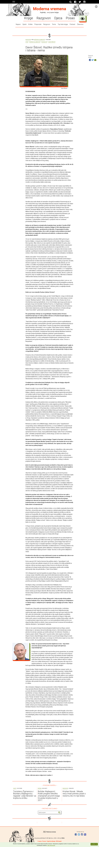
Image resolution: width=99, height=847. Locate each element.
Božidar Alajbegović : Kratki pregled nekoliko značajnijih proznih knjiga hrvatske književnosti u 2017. (49, 795)
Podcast (72, 24)
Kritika (39, 788)
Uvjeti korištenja (51, 841)
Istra (27, 42)
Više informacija (51, 845)
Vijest (14, 788)
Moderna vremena (49, 8)
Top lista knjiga (63, 24)
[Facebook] (75, 2)
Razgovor (28, 39)
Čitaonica (80, 24)
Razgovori (44, 18)
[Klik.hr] (85, 834)
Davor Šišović (51, 42)
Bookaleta (44, 42)
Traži (59, 812)
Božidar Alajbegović (39, 39)
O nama (39, 841)
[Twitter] (80, 2)
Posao (70, 18)
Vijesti (24, 24)
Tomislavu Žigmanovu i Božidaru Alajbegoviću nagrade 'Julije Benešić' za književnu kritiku (24, 794)
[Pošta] (95, 60)
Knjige (28, 18)
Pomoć (44, 841)
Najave (18, 24)
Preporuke (37, 24)
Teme (54, 24)
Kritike (30, 24)
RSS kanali (58, 841)
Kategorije (82, 18)
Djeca (58, 18)
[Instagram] (84, 2)
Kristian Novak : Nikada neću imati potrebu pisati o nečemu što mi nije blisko (74, 793)
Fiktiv (63, 838)
